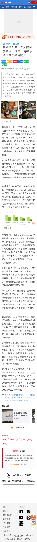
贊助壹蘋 (9, 62)
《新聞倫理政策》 (18, 395)
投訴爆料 (6, 527)
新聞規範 (6, 519)
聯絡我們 (6, 511)
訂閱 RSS (16, 464)
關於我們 (6, 507)
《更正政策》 (23, 400)
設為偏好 (3, 62)
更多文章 (24, 464)
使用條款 (6, 523)
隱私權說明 (7, 515)
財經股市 (14, 7)
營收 (29, 439)
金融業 (11, 439)
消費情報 (6, 531)
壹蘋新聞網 (6, 44)
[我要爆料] (33, 517)
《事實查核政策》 (17, 397)
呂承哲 (21, 69)
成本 (4, 443)
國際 (7, 7)
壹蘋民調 (27, 7)
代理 (23, 439)
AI (18, 439)
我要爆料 (15, 62)
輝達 (4, 439)
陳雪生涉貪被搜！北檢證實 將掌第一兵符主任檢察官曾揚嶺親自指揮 (21, 37)
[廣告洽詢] (33, 522)
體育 (20, 7)
